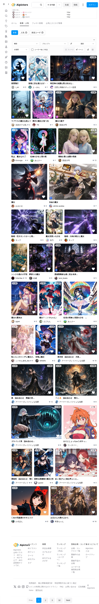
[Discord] (19, 586)
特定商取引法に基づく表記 (65, 583)
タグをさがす (46, 553)
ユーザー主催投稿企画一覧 (75, 569)
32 (59, 600)
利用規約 (32, 583)
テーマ (30, 555)
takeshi (27, 17)
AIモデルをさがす (46, 559)
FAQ (61, 586)
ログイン (92, 4)
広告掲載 (81, 586)
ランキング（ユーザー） (61, 557)
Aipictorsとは (89, 549)
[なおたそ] (14, 12)
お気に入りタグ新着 (54, 23)
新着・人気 (24, 23)
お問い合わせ (70, 586)
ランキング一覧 (61, 564)
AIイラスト (32, 548)
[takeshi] (24, 17)
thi (26, 15)
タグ (29, 562)
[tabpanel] (54, 280)
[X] (14, 586)
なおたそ (17, 12)
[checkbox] (32, 50)
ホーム (14, 23)
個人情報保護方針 (45, 583)
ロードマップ (90, 555)
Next (68, 600)
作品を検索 (46, 548)
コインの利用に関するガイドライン (43, 586)
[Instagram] (23, 586)
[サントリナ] (24, 12)
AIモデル (31, 559)
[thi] (24, 15)
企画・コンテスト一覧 (75, 549)
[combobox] (26, 44)
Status (31, 590)
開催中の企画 (75, 555)
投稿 (75, 4)
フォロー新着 (37, 23)
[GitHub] (27, 586)
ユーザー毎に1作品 (41, 49)
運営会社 (39, 590)
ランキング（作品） (61, 549)
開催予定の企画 (75, 561)
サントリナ (28, 12)
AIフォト (31, 552)
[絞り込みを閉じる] (94, 40)
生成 (67, 4)
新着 (14, 32)
